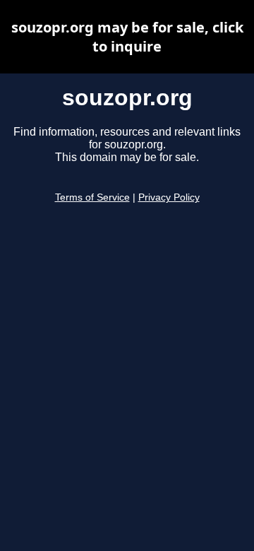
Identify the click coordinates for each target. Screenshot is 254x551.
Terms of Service (92, 197)
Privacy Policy (169, 197)
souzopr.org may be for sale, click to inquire (127, 37)
